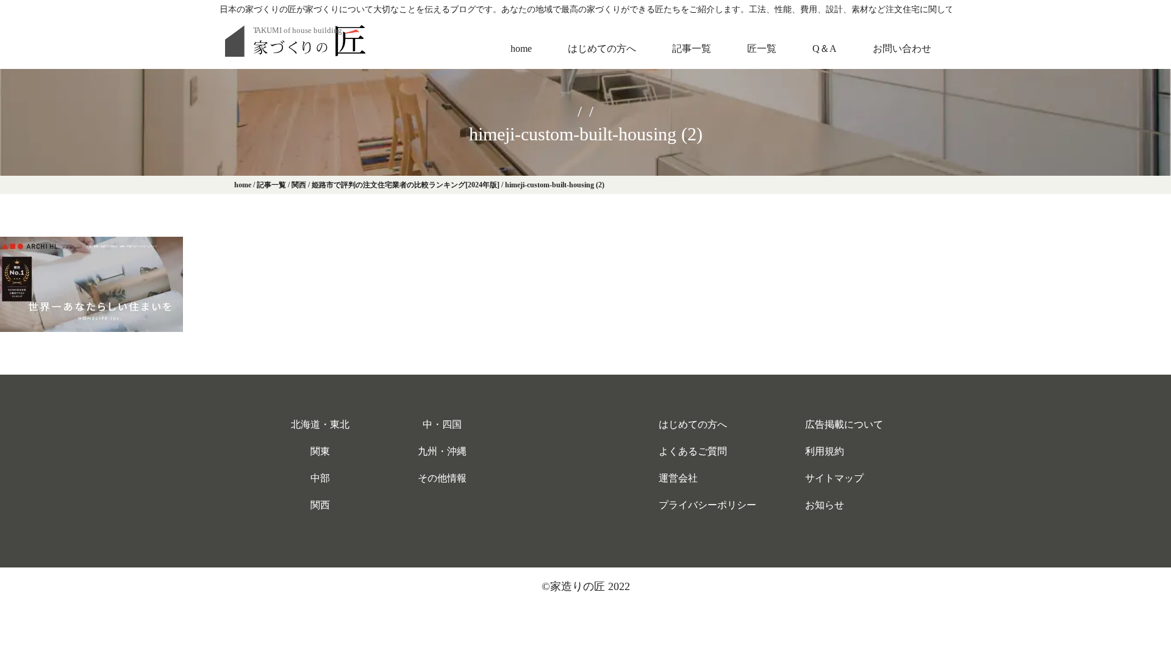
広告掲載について (844, 424)
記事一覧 (691, 48)
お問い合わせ (902, 48)
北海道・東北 (320, 424)
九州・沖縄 (442, 451)
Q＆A (824, 48)
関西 (320, 505)
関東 (320, 451)
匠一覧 (761, 48)
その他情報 (442, 478)
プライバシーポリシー (707, 505)
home (521, 48)
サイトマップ (834, 478)
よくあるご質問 (693, 451)
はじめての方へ (602, 48)
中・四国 (442, 424)
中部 (320, 478)
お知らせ (824, 505)
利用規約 (824, 451)
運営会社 (678, 478)
